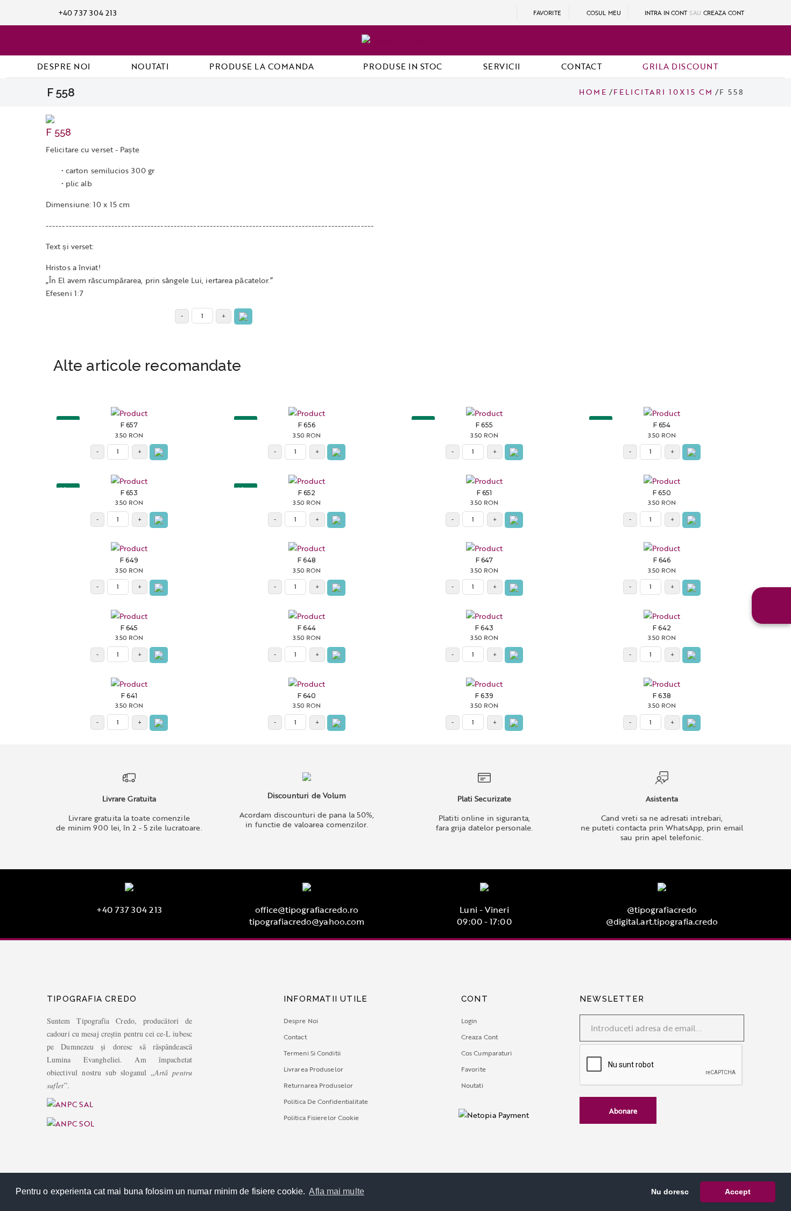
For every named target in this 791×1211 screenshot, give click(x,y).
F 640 (307, 696)
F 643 (484, 628)
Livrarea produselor (313, 1069)
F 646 (662, 560)
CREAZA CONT (723, 13)
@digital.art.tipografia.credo (662, 921)
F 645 (129, 628)
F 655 (484, 425)
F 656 (306, 425)
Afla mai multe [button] (336, 1191)
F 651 (484, 493)
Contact (295, 1036)
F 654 (662, 425)
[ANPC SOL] (70, 1122)
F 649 (129, 560)
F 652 (307, 493)
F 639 (484, 696)
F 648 (307, 560)
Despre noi (301, 1020)
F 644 (307, 628)
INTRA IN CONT (665, 13)
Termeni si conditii (312, 1053)
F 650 (662, 493)
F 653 (129, 493)
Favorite (473, 1069)
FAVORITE (546, 13)
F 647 (484, 560)
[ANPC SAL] (159, 1104)
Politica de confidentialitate (326, 1101)
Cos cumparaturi (486, 1053)
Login (469, 1020)
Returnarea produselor (318, 1085)
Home (593, 91)
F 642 (662, 628)
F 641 (129, 696)
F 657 (129, 425)
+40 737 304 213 (86, 12)
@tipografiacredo (662, 909)
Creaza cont (479, 1036)
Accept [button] (738, 1191)
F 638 (662, 696)
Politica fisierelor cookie (321, 1117)
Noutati (472, 1085)
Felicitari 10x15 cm (663, 91)
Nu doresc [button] (670, 1191)
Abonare (622, 1111)
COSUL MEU (604, 13)
